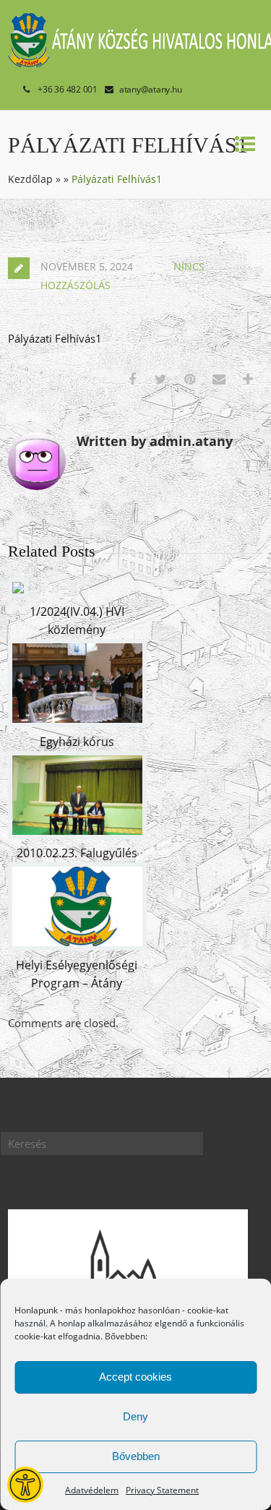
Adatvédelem (92, 1490)
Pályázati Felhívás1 (55, 338)
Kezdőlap (30, 179)
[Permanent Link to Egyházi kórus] (77, 723)
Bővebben (136, 1456)
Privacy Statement (162, 1490)
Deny (135, 1416)
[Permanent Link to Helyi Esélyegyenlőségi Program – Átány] (77, 946)
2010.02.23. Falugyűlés (77, 853)
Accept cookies (135, 1376)
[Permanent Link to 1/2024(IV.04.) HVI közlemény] (18, 593)
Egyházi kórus (77, 742)
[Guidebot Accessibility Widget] (25, 1485)
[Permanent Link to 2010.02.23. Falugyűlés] (77, 835)
